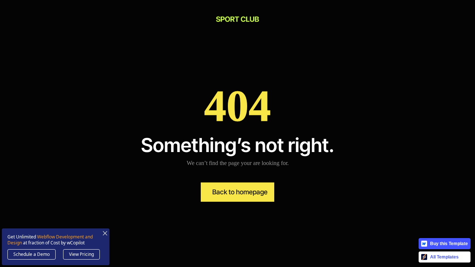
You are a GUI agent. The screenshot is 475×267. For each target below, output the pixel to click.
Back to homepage (240, 192)
